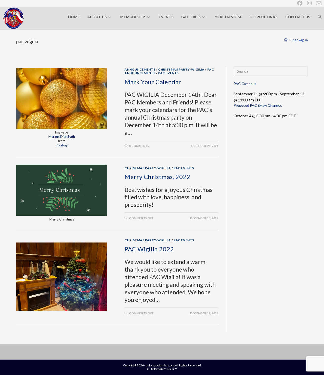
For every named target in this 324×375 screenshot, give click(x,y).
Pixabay (62, 145)
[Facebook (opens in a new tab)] (300, 3)
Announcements (140, 69)
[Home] (286, 40)
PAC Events (168, 73)
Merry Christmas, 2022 (157, 176)
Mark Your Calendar (153, 81)
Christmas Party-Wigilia (181, 69)
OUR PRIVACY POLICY (162, 369)
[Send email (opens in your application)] (317, 3)
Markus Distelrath (61, 137)
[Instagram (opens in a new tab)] (309, 3)
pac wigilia (300, 40)
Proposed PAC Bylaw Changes (258, 105)
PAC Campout (245, 83)
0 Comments (139, 145)
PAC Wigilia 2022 (149, 249)
